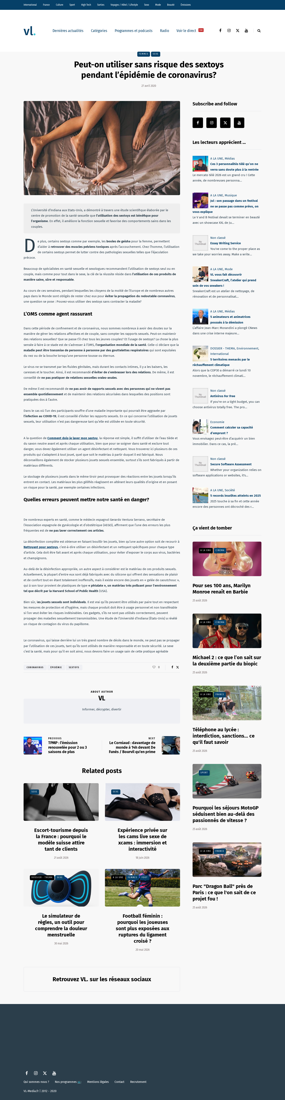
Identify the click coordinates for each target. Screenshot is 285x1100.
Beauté (170, 4)
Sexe (156, 54)
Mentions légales (98, 1082)
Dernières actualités (68, 30)
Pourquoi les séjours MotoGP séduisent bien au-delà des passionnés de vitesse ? (226, 814)
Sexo (146, 4)
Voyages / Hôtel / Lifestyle (124, 4)
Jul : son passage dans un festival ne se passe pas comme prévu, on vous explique (226, 206)
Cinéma (220, 550)
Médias (230, 158)
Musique (231, 195)
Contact (119, 1082)
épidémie (56, 667)
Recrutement (138, 1082)
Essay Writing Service (225, 243)
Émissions (186, 4)
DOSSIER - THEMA (42, 877)
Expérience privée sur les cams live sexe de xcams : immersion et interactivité (142, 839)
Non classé (218, 238)
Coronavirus (35, 667)
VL (101, 698)
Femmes (143, 54)
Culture (59, 4)
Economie (217, 422)
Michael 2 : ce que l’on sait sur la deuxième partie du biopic (227, 661)
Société (230, 490)
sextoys (74, 667)
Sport (72, 4)
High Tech (86, 4)
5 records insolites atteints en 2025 (235, 496)
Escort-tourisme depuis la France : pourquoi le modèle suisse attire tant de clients (61, 839)
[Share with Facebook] (172, 667)
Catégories (99, 30)
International (30, 4)
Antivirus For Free (222, 396)
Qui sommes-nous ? (36, 1082)
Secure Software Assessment (231, 464)
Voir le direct (190, 30)
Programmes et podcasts (134, 30)
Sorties (100, 4)
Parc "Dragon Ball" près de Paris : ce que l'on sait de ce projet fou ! (224, 892)
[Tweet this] (177, 667)
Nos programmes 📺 (68, 1082)
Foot (145, 877)
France (46, 4)
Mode (158, 4)
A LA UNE (118, 877)
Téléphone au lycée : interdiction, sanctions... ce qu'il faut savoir (224, 736)
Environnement (247, 348)
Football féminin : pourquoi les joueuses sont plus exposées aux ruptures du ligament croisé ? (142, 928)
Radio (164, 30)
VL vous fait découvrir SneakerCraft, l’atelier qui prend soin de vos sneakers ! (224, 280)
